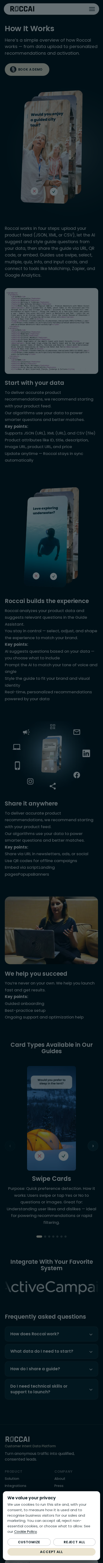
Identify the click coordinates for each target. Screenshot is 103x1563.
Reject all (74, 1542)
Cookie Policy (25, 1531)
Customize (29, 1542)
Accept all (51, 1551)
